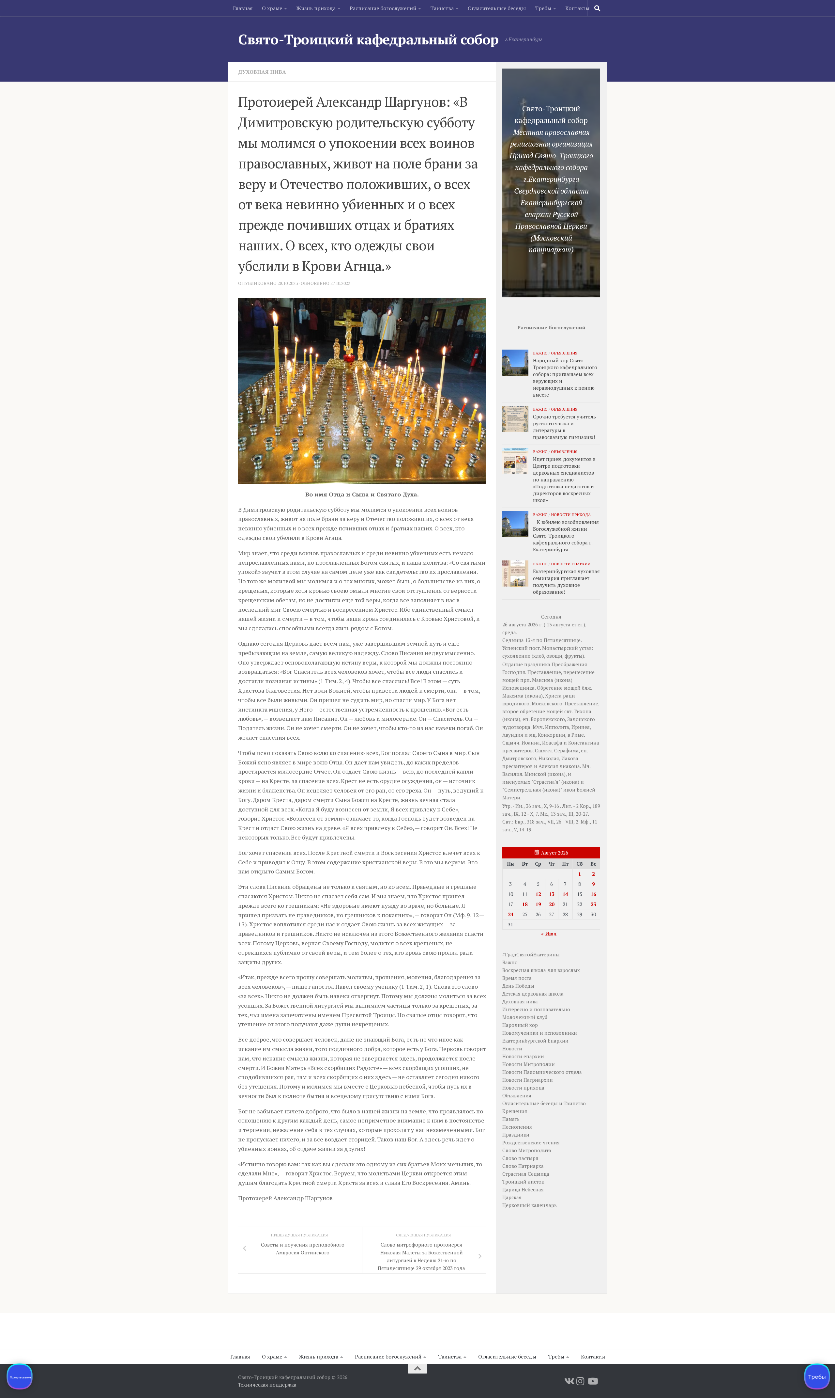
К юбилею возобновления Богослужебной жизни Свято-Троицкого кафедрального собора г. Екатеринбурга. (566, 536)
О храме (272, 8)
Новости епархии (570, 563)
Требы (543, 8)
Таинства (442, 8)
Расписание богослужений (383, 8)
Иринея (580, 727)
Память (511, 1119)
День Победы (518, 985)
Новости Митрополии (528, 1064)
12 (538, 894)
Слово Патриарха (523, 1166)
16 (593, 894)
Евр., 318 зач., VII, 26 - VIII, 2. (547, 821)
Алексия (548, 766)
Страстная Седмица (525, 1173)
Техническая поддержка (267, 1384)
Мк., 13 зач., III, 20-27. (564, 813)
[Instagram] (580, 1381)
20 (551, 904)
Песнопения (517, 1126)
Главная (243, 8)
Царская (512, 1197)
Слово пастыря (520, 1158)
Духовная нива (262, 71)
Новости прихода (571, 514)
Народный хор (520, 1025)
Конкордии (551, 734)
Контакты (577, 8)
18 (524, 904)
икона (563, 680)
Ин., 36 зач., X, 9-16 (537, 806)
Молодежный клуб (524, 1017)
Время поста (517, 978)
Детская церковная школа (533, 993)
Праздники (515, 1134)
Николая (549, 758)
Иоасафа (552, 742)
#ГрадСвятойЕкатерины (531, 954)
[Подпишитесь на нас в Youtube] (592, 1381)
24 (510, 914)
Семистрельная (522, 789)
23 (593, 904)
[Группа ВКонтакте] (568, 1381)
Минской (535, 774)
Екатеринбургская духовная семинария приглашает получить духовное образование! (566, 581)
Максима (542, 680)
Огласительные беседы (497, 8)
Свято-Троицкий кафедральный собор (368, 39)
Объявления (564, 352)
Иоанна (531, 742)
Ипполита (557, 727)
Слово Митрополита (526, 1150)
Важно (540, 352)
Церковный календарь (529, 1205)
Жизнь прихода (316, 8)
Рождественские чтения (531, 1142)
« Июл (548, 933)
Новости (512, 1048)
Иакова (569, 758)
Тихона (582, 711)
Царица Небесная (523, 1189)
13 (551, 894)
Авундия (512, 734)
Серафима (566, 750)
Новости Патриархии (527, 1079)
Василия (512, 774)
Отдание (512, 664)
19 (538, 904)
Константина (583, 742)
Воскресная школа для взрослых (541, 970)
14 (565, 894)
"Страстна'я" (545, 781)
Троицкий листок (523, 1181)
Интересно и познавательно (536, 1009)
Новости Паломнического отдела (542, 1072)
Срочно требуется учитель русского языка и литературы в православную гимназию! (564, 426)
